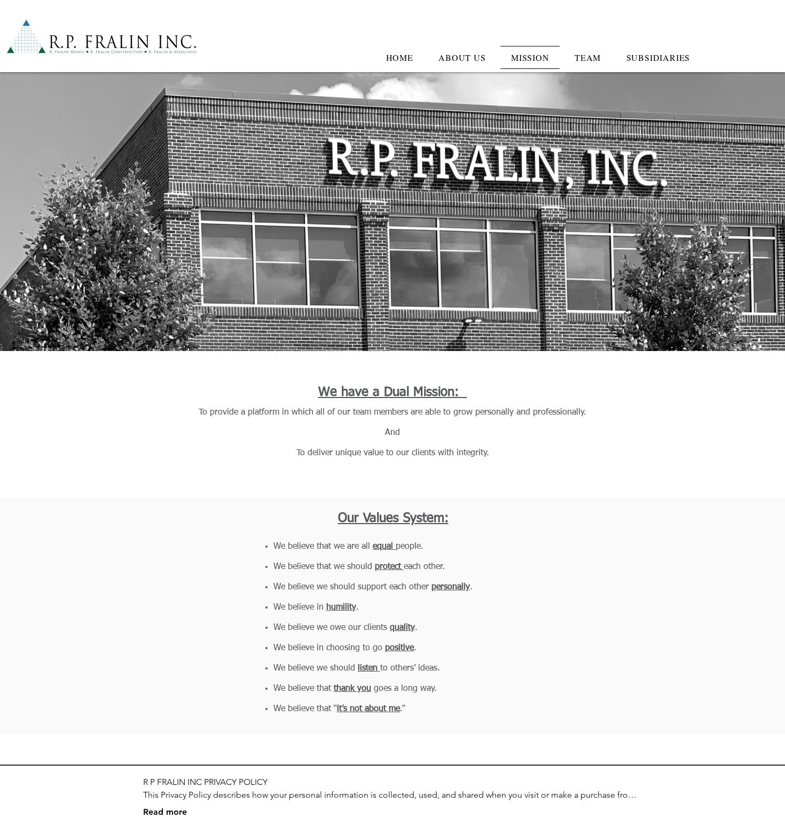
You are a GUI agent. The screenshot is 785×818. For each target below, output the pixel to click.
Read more (165, 812)
